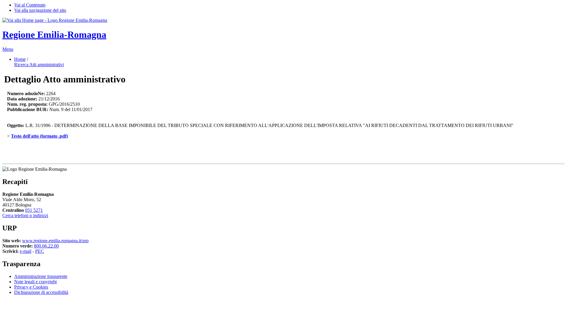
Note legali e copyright (35, 281)
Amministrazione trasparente (40, 276)
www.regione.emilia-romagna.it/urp (55, 240)
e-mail (25, 251)
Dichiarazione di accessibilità (41, 292)
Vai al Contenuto (29, 4)
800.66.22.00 (46, 245)
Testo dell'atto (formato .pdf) (39, 136)
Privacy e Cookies (31, 286)
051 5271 (34, 210)
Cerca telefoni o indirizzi (25, 215)
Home (20, 59)
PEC (39, 251)
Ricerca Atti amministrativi (39, 64)
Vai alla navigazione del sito (40, 10)
